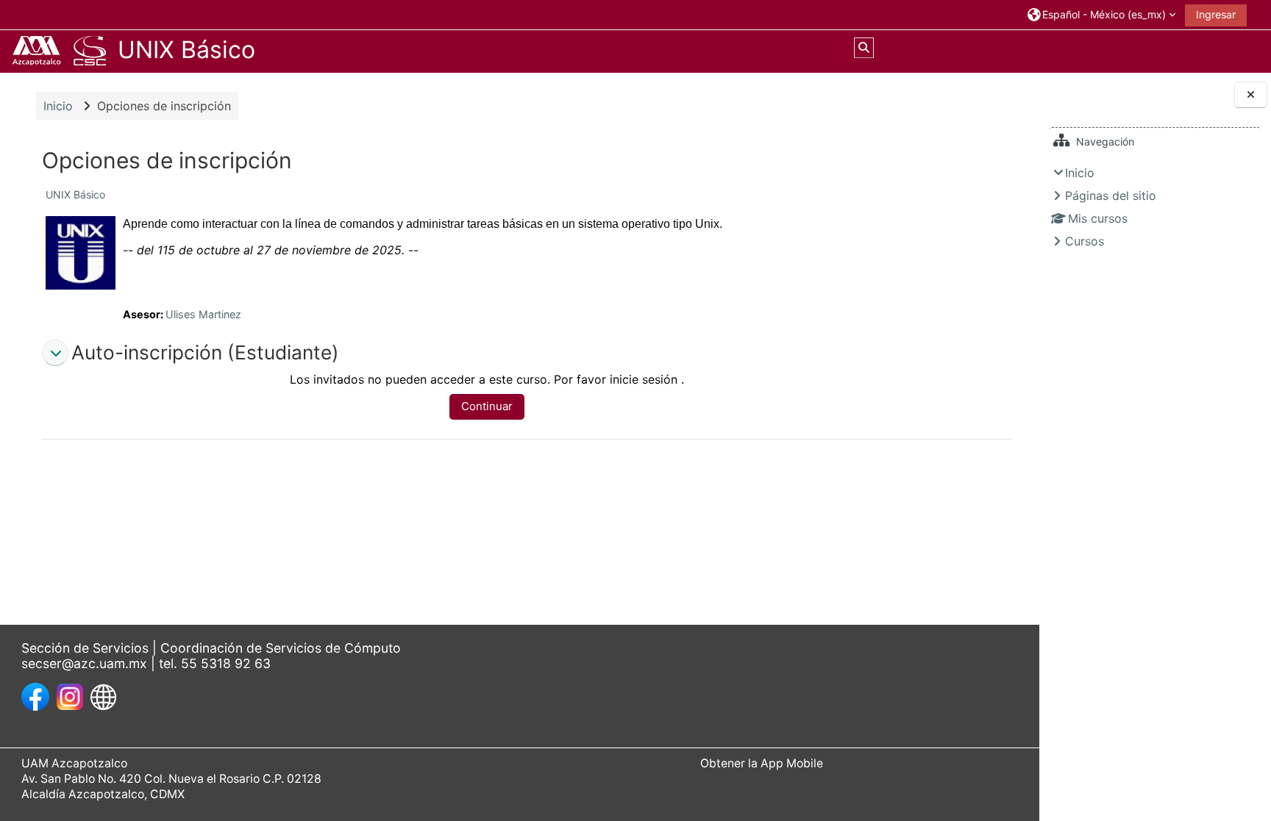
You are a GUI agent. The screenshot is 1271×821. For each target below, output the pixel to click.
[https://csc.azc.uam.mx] (103, 695)
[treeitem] (1154, 206)
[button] (1101, 14)
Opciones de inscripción (164, 105)
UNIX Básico (75, 194)
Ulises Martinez (203, 314)
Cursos (1084, 241)
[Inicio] (59, 50)
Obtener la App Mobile (761, 763)
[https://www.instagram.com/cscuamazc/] (70, 695)
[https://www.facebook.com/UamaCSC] (35, 695)
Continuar (487, 406)
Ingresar (1216, 14)
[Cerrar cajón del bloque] (1250, 95)
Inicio (1079, 172)
